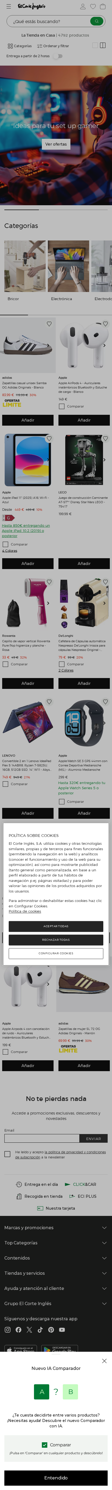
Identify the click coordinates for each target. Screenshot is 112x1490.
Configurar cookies (56, 953)
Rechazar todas (56, 940)
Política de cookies (25, 911)
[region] (56, 894)
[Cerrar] (104, 1361)
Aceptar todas (56, 926)
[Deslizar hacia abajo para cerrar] (56, 1358)
